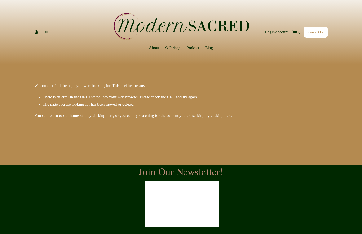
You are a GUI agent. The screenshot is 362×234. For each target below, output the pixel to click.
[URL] (47, 32)
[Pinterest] (36, 32)
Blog (209, 47)
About (154, 47)
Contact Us (315, 32)
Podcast (193, 47)
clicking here (103, 115)
